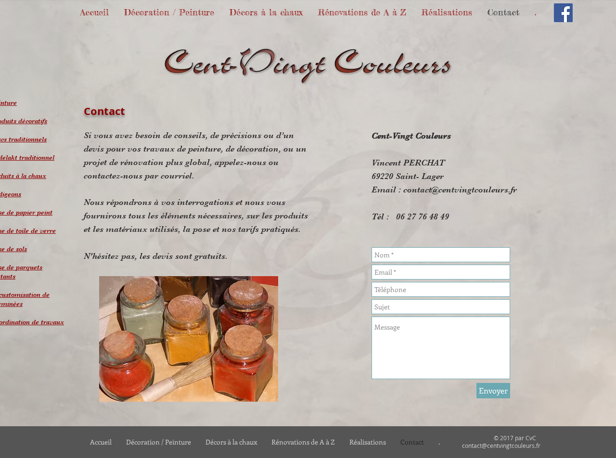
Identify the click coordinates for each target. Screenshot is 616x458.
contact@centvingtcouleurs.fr (460, 189)
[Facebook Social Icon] (563, 12)
